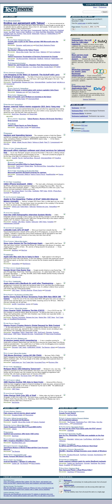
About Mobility (35, 463)
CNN (35, 332)
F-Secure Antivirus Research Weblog (76, 418)
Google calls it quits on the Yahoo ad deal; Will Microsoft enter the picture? (33, 42)
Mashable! (70, 439)
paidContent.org (28, 45)
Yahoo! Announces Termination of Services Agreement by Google (33, 56)
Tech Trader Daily (33, 92)
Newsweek (8, 133)
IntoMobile (35, 191)
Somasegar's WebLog (23, 174)
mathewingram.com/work (11, 223)
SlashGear (15, 436)
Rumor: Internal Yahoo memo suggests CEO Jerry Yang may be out (32, 107)
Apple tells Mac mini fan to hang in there (21, 257)
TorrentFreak (71, 444)
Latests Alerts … (64, 423)
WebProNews (55, 58)
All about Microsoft (21, 148)
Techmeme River (77, 111)
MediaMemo (17, 366)
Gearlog (28, 222)
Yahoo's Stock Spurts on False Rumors (23, 125)
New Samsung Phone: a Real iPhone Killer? (75, 470)
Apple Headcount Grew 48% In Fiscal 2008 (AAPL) (23, 427)
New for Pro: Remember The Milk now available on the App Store (81, 436)
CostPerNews (87, 439)
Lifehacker (62, 441)
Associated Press (40, 362)
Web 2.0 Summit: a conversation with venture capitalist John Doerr (33, 90)
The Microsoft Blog (22, 58)
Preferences (103, 7)
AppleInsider (9, 254)
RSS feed (84, 125)
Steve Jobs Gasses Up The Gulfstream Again (23, 243)
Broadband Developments (12, 35)
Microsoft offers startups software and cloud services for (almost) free (34, 151)
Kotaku (35, 304)
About (95, 7)
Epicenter (19, 45)
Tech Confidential (54, 52)
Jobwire (14, 429)
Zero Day (6, 144)
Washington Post (81, 422)
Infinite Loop (16, 206)
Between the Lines (24, 40)
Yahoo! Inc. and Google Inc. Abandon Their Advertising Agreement (33, 65)
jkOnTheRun (97, 439)
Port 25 (20, 158)
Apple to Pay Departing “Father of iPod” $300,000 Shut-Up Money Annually (31, 200)
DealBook (28, 32)
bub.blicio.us (61, 82)
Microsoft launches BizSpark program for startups (27, 172)
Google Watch (48, 67)
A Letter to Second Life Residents (16, 420)
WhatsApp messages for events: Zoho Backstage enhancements (81, 73)
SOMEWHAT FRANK (34, 347)
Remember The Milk (75, 433)
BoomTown (15, 114)
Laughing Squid (51, 82)
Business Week (74, 468)
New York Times (34, 52)
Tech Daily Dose (25, 30)
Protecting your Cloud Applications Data (81, 87)
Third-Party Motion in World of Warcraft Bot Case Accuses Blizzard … (26, 448)
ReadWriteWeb (16, 82)
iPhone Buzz (57, 191)
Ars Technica (18, 33)
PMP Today (43, 191)
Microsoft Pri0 (79, 449)
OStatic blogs (28, 166)
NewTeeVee (15, 402)
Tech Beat (12, 32)
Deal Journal (27, 33)
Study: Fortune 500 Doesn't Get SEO (18, 456)
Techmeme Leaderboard (80, 116)
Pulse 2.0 (43, 33)
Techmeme (75, 108)
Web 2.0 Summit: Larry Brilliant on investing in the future (29, 97)
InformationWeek (40, 82)
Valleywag (32, 206)
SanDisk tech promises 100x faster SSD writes (21, 434)
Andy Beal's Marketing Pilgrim (45, 45)
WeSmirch (67, 490)
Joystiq (28, 304)
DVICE (50, 191)
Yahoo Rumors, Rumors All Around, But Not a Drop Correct (35, 119)
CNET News (16, 30)
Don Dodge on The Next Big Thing (27, 171)
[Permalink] (4, 21)
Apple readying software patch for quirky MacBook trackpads (82, 461)
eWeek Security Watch (24, 142)
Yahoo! (11, 55)
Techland (19, 67)
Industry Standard (39, 422)
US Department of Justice (17, 63)
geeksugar (35, 222)
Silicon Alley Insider (22, 52)
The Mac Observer (26, 290)
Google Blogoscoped (22, 268)
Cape (73, 53)
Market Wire (42, 317)
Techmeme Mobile (78, 113)
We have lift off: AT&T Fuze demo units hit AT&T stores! (80, 428)
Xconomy (56, 332)
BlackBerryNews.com (18, 442)
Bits (19, 48)
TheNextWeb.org (52, 33)
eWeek (14, 142)
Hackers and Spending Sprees (18, 135)
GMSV (58, 67)
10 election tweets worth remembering (20, 340)
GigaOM (14, 158)
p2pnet (53, 347)
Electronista (29, 415)
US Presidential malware (68, 420)
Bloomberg (50, 32)
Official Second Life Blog (19, 418)
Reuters (18, 411)
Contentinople (38, 334)
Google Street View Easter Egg (17, 270)
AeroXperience (98, 455)
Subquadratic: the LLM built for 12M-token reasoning (81, 42)
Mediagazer (68, 480)
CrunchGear (17, 182)
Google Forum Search (67, 413)
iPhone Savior (37, 290)
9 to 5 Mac (28, 191)
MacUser (24, 250)
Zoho (73, 67)
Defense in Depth (37, 142)
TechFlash (83, 455)
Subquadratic (76, 38)
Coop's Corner (20, 32)
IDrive (73, 84)
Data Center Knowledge (53, 334)
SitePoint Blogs (28, 158)
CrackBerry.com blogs (23, 439)
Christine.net (10, 84)
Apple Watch (24, 206)
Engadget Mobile (17, 415)
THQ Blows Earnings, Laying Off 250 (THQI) (23, 355)
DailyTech (45, 30)
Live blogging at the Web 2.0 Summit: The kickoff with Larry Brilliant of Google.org (32, 76)
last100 (14, 304)
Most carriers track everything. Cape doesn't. (80, 57)
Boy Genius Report (18, 191)
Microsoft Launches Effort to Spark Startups (25, 164)
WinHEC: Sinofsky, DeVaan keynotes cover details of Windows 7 (83, 452)
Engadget (50, 222)
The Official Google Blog (12, 20)
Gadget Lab (16, 192)
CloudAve (58, 158)
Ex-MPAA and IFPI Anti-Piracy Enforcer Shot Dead (78, 446)
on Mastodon (85, 131)
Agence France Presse (38, 174)
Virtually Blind (23, 446)
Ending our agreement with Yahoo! (24, 23)
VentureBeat (20, 72)
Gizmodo (6, 192)
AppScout (47, 58)
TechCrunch (53, 30)
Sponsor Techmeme (89, 99)
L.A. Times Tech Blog (39, 32)
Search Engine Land (20, 454)
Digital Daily (35, 33)
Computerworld (36, 30)
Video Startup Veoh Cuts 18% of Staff (20, 395)
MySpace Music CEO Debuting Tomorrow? (22, 369)
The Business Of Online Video (23, 294)
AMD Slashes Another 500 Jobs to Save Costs (23, 382)
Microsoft (37, 158)
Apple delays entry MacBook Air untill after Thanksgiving (28, 283)
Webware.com (20, 92)
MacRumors (26, 263)
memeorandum (69, 485)
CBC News (21, 222)
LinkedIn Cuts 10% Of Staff (16, 230)
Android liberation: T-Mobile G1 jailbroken (20, 461)
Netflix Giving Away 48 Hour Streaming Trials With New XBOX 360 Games (32, 298)
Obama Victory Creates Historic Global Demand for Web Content (32, 325)
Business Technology (18, 317)
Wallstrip (43, 52)
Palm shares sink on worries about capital (20, 413)
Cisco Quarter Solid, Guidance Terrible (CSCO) (24, 310)
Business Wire (53, 362)
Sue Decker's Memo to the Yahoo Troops (23, 50)
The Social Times (26, 375)
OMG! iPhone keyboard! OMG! (18, 184)
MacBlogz (7, 208)
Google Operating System (76, 411)
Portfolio (14, 222)
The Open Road (64, 456)
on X (82, 128)
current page (81, 23)
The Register (46, 347)
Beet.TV (46, 142)
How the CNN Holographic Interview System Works (27, 215)
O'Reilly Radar (20, 99)
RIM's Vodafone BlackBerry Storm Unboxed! (21, 441)
